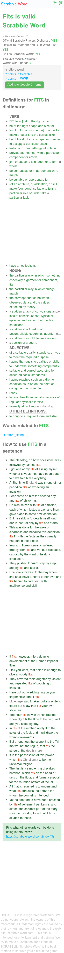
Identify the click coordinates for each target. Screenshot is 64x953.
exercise (37, 402)
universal (15, 764)
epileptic (26, 265)
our (24, 692)
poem (32, 342)
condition (15, 384)
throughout (22, 741)
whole (13, 166)
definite (44, 656)
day (53, 496)
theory (31, 307)
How (22, 696)
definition (53, 532)
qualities (42, 361)
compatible (21, 170)
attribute (23, 184)
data (26, 302)
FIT (11, 121)
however (23, 656)
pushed (22, 563)
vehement (28, 804)
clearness (16, 532)
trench (41, 714)
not (34, 473)
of (15, 126)
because (50, 397)
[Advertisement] (32, 231)
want (32, 554)
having (13, 361)
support (55, 777)
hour (19, 714)
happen (14, 540)
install (13, 148)
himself (45, 518)
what (25, 670)
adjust (23, 121)
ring (42, 692)
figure (13, 705)
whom (13, 795)
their (32, 679)
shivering (30, 500)
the (33, 121)
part (38, 809)
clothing (19, 130)
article (33, 157)
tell (13, 670)
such (34, 379)
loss (12, 316)
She (12, 572)
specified (36, 388)
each (12, 509)
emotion (50, 338)
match (13, 175)
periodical (16, 487)
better (57, 473)
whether (14, 473)
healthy (45, 554)
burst (26, 338)
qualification (39, 184)
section (17, 342)
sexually (14, 406)
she (11, 576)
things (50, 289)
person (44, 791)
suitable (19, 179)
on (27, 130)
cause (23, 161)
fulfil (51, 188)
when (53, 572)
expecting (38, 487)
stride (13, 750)
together (42, 161)
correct (43, 134)
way (31, 275)
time (22, 482)
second (45, 496)
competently (50, 366)
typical (45, 316)
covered (22, 679)
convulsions (43, 311)
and (40, 126)
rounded (24, 782)
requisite (30, 361)
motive (13, 746)
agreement (43, 170)
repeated (21, 683)
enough (52, 670)
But (11, 518)
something (34, 148)
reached (24, 379)
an (15, 184)
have (12, 265)
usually (51, 536)
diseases (54, 549)
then (56, 509)
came (20, 496)
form (55, 161)
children (24, 545)
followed (15, 464)
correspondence (26, 298)
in (46, 130)
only (31, 523)
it (29, 134)
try (11, 130)
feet (28, 732)
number (55, 139)
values (45, 302)
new (39, 514)
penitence (42, 804)
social (27, 375)
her (59, 482)
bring (16, 416)
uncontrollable (19, 333)
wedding (33, 692)
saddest (29, 809)
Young (13, 545)
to (16, 121)
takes (36, 701)
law (28, 705)
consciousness (29, 316)
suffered (47, 545)
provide (14, 152)
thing (26, 388)
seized (24, 505)
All (11, 786)
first (18, 768)
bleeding (21, 460)
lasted (33, 509)
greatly (14, 549)
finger (13, 696)
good (16, 397)
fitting (21, 435)
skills (56, 361)
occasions (47, 460)
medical (49, 320)
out (20, 705)
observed (15, 302)
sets (12, 777)
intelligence (17, 585)
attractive (27, 406)
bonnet (28, 795)
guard (56, 719)
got (13, 469)
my (28, 469)
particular (32, 143)
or (19, 134)
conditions (16, 325)
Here (12, 692)
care (31, 581)
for (52, 126)
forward (33, 563)
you (18, 670)
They (12, 563)
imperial (52, 661)
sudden (17, 311)
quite (44, 701)
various (42, 549)
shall (18, 576)
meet (16, 357)
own (52, 576)
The (12, 460)
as (24, 384)
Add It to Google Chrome (24, 84)
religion (27, 764)
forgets (34, 518)
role (25, 193)
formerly (36, 545)
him (28, 478)
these (27, 540)
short (26, 329)
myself (52, 469)
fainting (30, 464)
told (22, 478)
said (26, 701)
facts (32, 536)
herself (18, 581)
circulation (16, 558)
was (58, 460)
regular (14, 402)
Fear (12, 496)
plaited (50, 768)
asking (43, 469)
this (44, 532)
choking (14, 687)
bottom (35, 782)
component (17, 157)
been (48, 473)
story (54, 809)
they (43, 536)
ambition (50, 505)
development (18, 661)
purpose (43, 357)
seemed (24, 800)
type (57, 352)
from (22, 549)
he (16, 518)
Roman (41, 661)
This (12, 527)
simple (31, 768)
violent (56, 679)
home (36, 576)
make (13, 134)
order (51, 130)
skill (55, 184)
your (53, 692)
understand (49, 786)
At (10, 482)
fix (23, 148)
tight (29, 696)
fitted (11, 435)
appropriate (36, 179)
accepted (15, 375)
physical (25, 402)
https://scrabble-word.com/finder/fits (30, 836)
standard (43, 352)
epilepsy (15, 320)
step (42, 563)
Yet (11, 800)
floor (28, 777)
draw (49, 732)
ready (13, 393)
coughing (35, 333)
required (31, 357)
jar (51, 782)
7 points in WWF (16, 78)
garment (32, 280)
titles (12, 665)
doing (13, 388)
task (26, 197)
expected (15, 307)
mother (30, 728)
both (36, 460)
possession (27, 755)
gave (12, 514)
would (28, 473)
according (43, 370)
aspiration (50, 514)
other (39, 320)
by (24, 307)
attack (27, 311)
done (25, 527)
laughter (49, 333)
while (54, 701)
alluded (14, 817)
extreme (48, 379)
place (43, 143)
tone (36, 813)
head (48, 773)
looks (19, 572)
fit (34, 265)
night (21, 719)
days (35, 540)
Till (57, 741)
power (49, 755)
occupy (18, 143)
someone (36, 130)
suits (30, 791)
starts (54, 523)
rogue (34, 746)
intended (43, 795)
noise (39, 670)
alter (24, 134)
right (39, 121)
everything (39, 478)
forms (42, 777)
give (12, 674)
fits (11, 284)
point (47, 384)
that (15, 482)
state (12, 710)
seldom (24, 518)
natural (23, 523)
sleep (25, 723)
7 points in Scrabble (18, 74)
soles (13, 732)
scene (39, 741)
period (35, 329)
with (40, 152)
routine (51, 714)
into (45, 148)
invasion (15, 491)
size (46, 121)
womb (13, 737)
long (53, 518)
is (16, 523)
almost (13, 809)
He (11, 505)
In (10, 728)
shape (33, 126)
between (43, 298)
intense (39, 338)
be (11, 126)
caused (14, 554)
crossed (54, 800)
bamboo (14, 773)
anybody (21, 674)
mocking (26, 813)
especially (16, 280)
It (10, 656)
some (31, 320)
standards (38, 375)
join (11, 161)
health (24, 397)
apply (41, 728)
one (18, 469)
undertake (39, 193)
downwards (26, 737)
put (19, 692)
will (43, 732)
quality (31, 352)
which (42, 275)
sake (43, 527)
